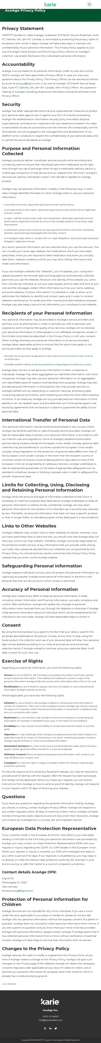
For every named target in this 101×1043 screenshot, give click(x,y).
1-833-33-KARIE (50, 1016)
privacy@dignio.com (28, 83)
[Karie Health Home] (50, 4)
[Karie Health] (50, 1002)
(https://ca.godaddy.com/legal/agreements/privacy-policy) (61, 364)
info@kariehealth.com (50, 1020)
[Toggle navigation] (89, 4)
